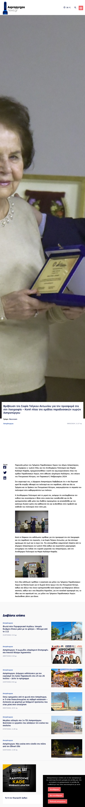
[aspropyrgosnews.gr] (14, 14)
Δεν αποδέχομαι (56, 795)
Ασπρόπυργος (8, 424)
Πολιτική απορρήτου (57, 801)
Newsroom (13, 419)
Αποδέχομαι (54, 789)
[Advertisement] (42, 444)
